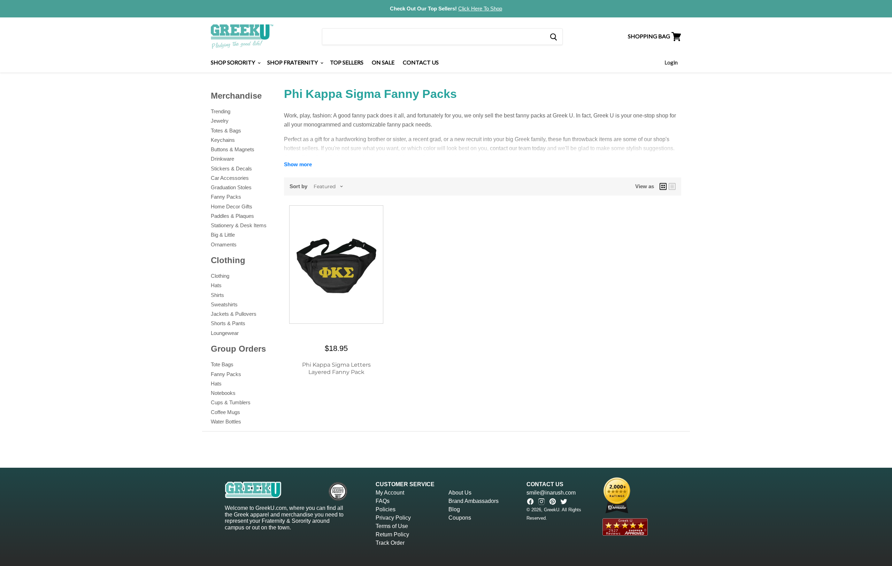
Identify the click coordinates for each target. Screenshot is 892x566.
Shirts (217, 295)
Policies (385, 509)
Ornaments (224, 244)
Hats (216, 285)
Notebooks (223, 393)
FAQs (383, 501)
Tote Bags (222, 364)
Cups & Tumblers (231, 402)
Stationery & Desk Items (239, 225)
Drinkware (222, 159)
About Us (459, 493)
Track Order (390, 543)
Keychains (223, 140)
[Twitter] (564, 501)
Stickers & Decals (231, 168)
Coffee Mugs (225, 412)
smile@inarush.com (551, 493)
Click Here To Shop (480, 9)
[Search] (553, 37)
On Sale (383, 62)
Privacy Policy (393, 518)
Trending (220, 111)
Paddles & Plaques (232, 216)
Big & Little (223, 235)
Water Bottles (226, 421)
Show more (298, 164)
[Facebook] (530, 501)
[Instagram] (541, 501)
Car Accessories (230, 178)
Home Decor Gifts (231, 206)
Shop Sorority (233, 62)
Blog (454, 509)
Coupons (459, 518)
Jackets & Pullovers (233, 314)
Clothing (220, 276)
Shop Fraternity (293, 62)
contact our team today (518, 148)
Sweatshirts (224, 304)
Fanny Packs (226, 197)
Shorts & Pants (228, 323)
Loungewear (225, 333)
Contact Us (421, 62)
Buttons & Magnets (232, 149)
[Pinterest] (552, 501)
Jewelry (220, 121)
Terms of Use (392, 526)
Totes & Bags (226, 130)
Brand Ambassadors (473, 501)
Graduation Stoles (231, 187)
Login (671, 62)
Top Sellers (346, 62)
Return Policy (392, 534)
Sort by (298, 186)
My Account (390, 493)
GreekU (551, 509)
